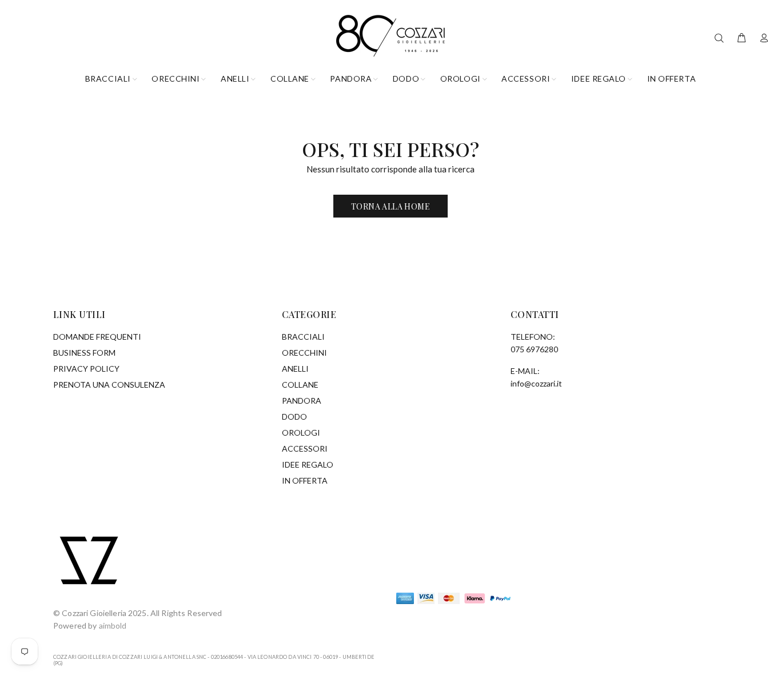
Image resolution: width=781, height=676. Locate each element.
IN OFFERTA (305, 480)
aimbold (113, 625)
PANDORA (301, 400)
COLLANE (300, 384)
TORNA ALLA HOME (390, 206)
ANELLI (295, 368)
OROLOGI (301, 432)
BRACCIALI (303, 336)
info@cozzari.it (536, 383)
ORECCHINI (304, 352)
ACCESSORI (305, 448)
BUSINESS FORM (84, 352)
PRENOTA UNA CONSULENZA (109, 384)
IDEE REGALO (307, 464)
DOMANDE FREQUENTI (97, 336)
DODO (294, 416)
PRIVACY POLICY (86, 368)
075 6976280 (534, 349)
